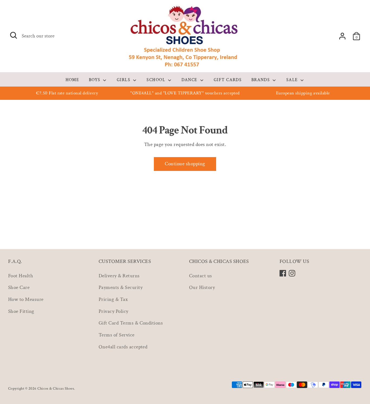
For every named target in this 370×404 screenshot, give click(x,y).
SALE (292, 80)
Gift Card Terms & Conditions (131, 323)
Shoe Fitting (21, 311)
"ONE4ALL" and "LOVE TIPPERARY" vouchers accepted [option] (185, 93)
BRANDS (261, 80)
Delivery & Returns (119, 275)
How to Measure (26, 299)
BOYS (95, 80)
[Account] (342, 36)
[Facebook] (283, 273)
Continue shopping (185, 163)
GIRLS (124, 80)
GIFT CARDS (228, 80)
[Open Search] (13, 35)
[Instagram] (292, 273)
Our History (202, 287)
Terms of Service (117, 335)
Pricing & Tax (113, 299)
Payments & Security (120, 287)
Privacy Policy (113, 311)
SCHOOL (157, 80)
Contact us (200, 275)
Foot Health (20, 275)
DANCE (190, 80)
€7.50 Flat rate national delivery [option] (67, 93)
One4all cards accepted (123, 346)
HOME (72, 80)
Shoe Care (19, 287)
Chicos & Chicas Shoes (55, 388)
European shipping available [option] (303, 93)
